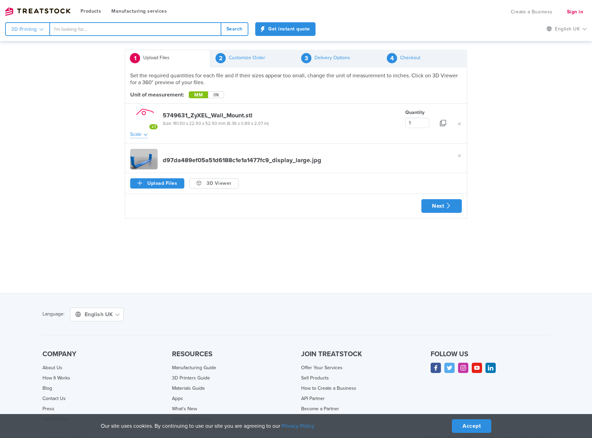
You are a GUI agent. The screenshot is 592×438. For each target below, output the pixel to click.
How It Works (56, 378)
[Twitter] (449, 368)
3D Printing (24, 29)
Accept (472, 426)
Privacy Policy (298, 426)
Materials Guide (188, 388)
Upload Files (152, 58)
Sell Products (315, 378)
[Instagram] (463, 368)
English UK (100, 314)
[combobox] (135, 29)
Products (91, 11)
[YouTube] (477, 368)
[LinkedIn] (490, 368)
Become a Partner (320, 409)
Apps (177, 398)
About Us (52, 368)
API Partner (313, 398)
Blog (47, 388)
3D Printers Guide (191, 378)
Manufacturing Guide (194, 368)
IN (216, 95)
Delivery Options (327, 58)
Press (48, 409)
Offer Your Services (322, 368)
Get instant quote (288, 29)
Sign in (575, 12)
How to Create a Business (328, 388)
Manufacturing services (139, 11)
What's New (184, 409)
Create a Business (532, 12)
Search (234, 29)
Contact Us (54, 398)
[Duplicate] (443, 118)
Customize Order (242, 58)
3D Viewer (218, 183)
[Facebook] (436, 368)
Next (439, 206)
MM (198, 95)
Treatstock (37, 12)
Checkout (405, 58)
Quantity (414, 112)
